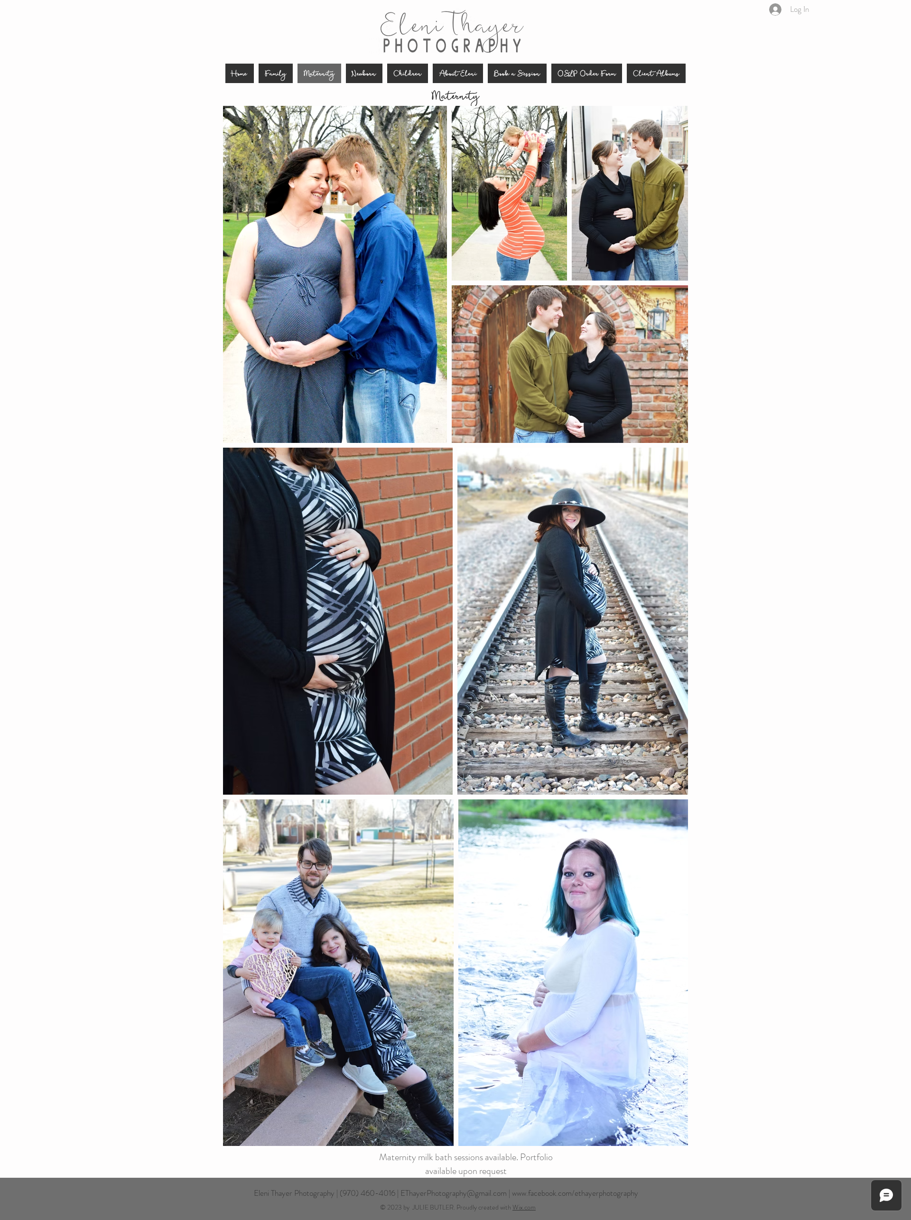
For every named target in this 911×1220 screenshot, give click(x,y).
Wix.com (524, 1207)
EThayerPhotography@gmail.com (453, 1193)
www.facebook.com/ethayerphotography (575, 1193)
